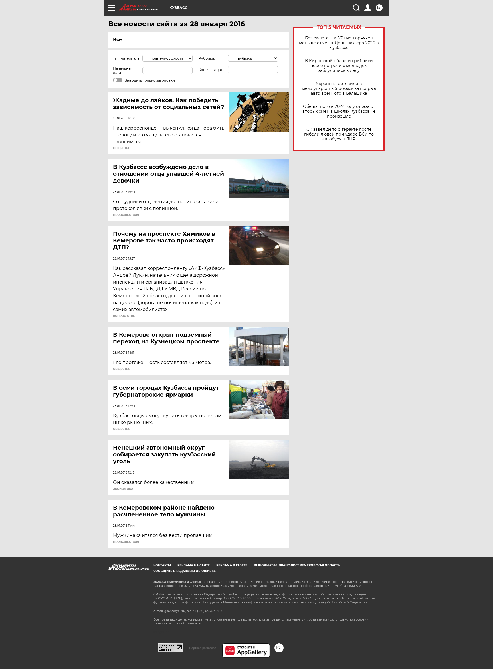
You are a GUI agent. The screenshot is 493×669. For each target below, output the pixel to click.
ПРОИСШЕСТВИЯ (126, 215)
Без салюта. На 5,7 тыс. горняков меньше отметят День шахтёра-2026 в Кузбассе (339, 43)
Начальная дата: (122, 70)
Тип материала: (126, 58)
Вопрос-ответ (125, 316)
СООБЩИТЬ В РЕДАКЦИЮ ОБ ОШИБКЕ (184, 571)
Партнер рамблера (202, 648)
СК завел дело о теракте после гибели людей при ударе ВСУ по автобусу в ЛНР (339, 134)
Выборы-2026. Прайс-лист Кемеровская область (297, 565)
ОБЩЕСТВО (121, 148)
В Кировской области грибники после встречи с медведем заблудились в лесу (339, 65)
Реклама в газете (231, 565)
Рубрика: (207, 58)
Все (117, 39)
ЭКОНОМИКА (123, 489)
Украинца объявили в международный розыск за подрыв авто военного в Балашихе (339, 88)
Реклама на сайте (193, 565)
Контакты (162, 565)
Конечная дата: (212, 70)
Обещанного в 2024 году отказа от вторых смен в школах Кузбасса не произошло (339, 111)
